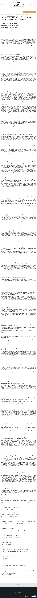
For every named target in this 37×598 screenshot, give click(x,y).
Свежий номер (3, 11)
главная (2, 14)
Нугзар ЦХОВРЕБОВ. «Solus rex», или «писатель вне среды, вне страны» (21, 14)
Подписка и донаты (29, 11)
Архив (9, 11)
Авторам (18, 11)
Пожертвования (18, 592)
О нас (13, 11)
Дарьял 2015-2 (8, 14)
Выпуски (4, 14)
